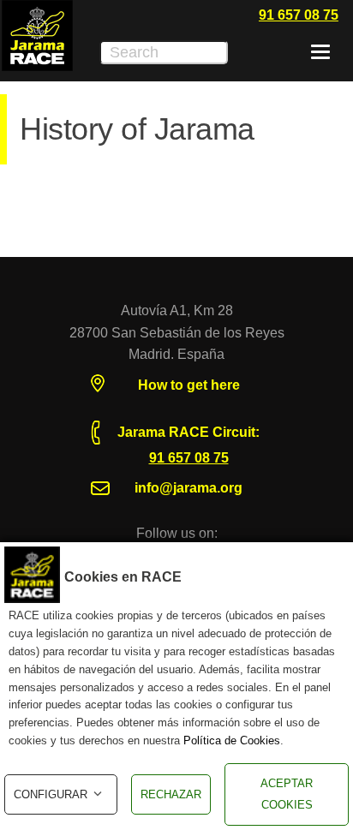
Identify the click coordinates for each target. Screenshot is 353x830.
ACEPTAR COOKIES (286, 794)
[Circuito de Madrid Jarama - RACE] (37, 35)
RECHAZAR (171, 794)
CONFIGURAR (50, 794)
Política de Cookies (231, 740)
